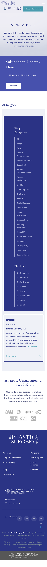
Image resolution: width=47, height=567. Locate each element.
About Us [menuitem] (7, 453)
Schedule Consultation (32, 9)
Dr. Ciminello (23, 273)
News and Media (24, 237)
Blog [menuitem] (5, 469)
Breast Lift (21, 165)
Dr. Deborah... (32, 347)
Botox (19, 148)
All (18, 139)
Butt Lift (20, 185)
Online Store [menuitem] (8, 474)
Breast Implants (24, 160)
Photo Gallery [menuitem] (9, 462)
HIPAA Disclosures (24, 535)
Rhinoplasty (22, 246)
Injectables (22, 207)
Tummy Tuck (23, 255)
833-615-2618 (14, 8)
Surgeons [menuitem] (34, 453)
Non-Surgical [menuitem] (36, 458)
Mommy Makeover (21, 226)
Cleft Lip (21, 194)
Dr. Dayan (21, 286)
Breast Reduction (22, 178)
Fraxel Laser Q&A (16, 328)
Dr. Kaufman (22, 277)
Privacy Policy (9, 535)
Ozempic (21, 241)
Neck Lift (21, 232)
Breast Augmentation (23, 154)
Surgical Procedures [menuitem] (12, 458)
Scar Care (21, 250)
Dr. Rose (21, 300)
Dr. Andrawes (23, 282)
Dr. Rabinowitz (23, 296)
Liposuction (22, 220)
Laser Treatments (22, 213)
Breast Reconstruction (24, 171)
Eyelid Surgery (23, 203)
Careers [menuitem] (34, 469)
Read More (11, 356)
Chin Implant (23, 189)
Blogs (19, 143)
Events (20, 198)
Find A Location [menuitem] (34, 463)
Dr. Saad (21, 305)
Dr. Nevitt (21, 291)
